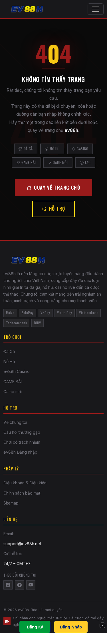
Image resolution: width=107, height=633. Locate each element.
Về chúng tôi (15, 422)
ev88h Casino (16, 371)
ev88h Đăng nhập (20, 452)
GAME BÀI (12, 381)
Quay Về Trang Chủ (57, 187)
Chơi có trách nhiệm (21, 442)
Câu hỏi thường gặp (21, 432)
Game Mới (60, 162)
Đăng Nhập (71, 627)
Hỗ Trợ (57, 208)
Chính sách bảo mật (21, 493)
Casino (82, 148)
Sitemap (11, 503)
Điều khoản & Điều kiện (25, 482)
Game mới (12, 391)
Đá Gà (28, 148)
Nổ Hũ (55, 148)
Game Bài (28, 162)
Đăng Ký (35, 627)
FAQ (88, 162)
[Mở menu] (96, 9)
